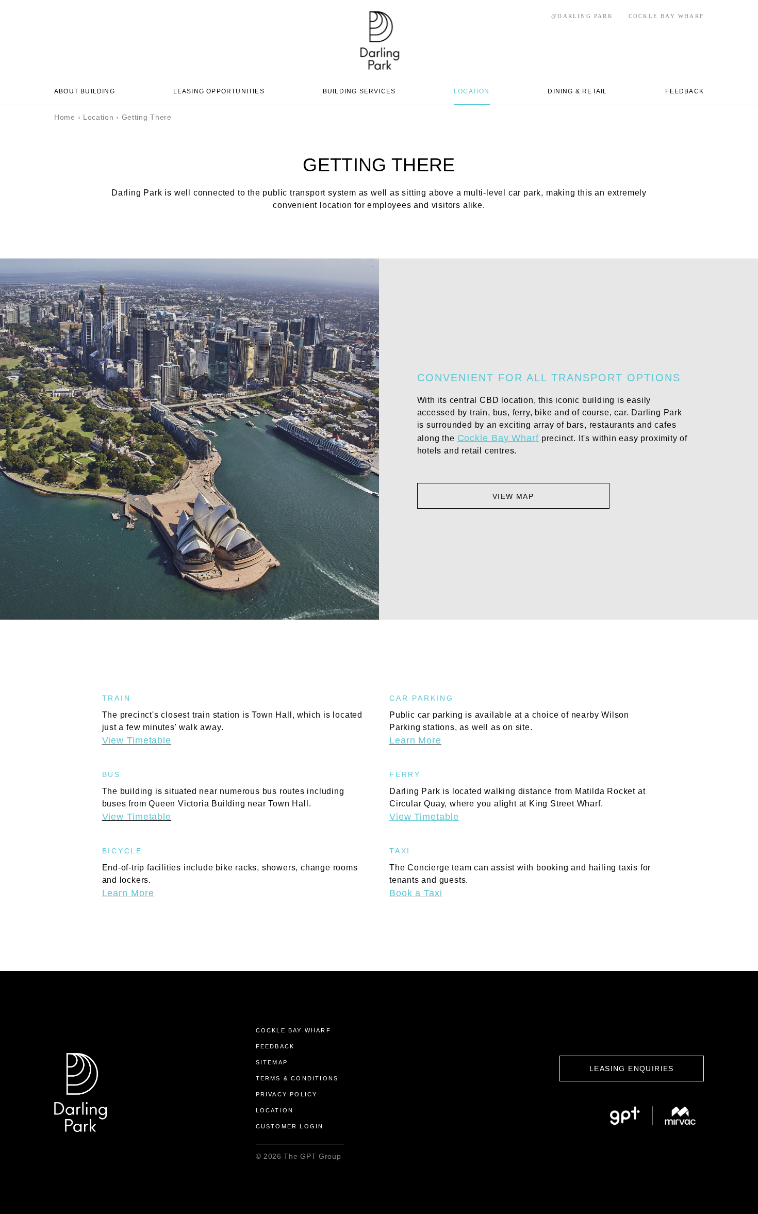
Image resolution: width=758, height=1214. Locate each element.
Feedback (275, 1046)
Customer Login (290, 1126)
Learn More (128, 893)
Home (64, 117)
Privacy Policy (287, 1094)
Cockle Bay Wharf (498, 438)
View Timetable (137, 740)
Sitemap (272, 1062)
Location (98, 117)
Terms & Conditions (297, 1078)
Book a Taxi (415, 893)
